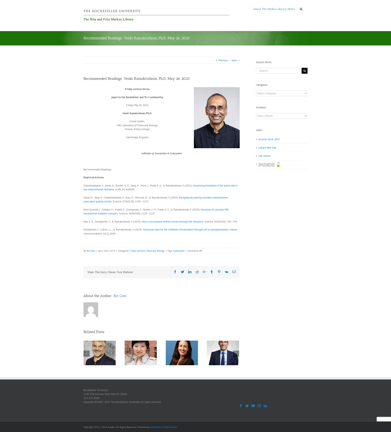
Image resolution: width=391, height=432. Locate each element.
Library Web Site (267, 147)
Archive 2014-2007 (269, 139)
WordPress (155, 427)
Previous (223, 60)
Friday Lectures (137, 250)
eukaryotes (179, 250)
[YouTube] (253, 405)
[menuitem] (274, 9)
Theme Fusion (170, 427)
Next (234, 60)
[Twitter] (247, 405)
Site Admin (264, 156)
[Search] (301, 9)
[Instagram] (259, 405)
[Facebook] (241, 405)
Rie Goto (91, 250)
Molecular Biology (155, 250)
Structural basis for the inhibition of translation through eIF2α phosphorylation (186, 229)
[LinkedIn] (265, 405)
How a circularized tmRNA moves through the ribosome (172, 221)
